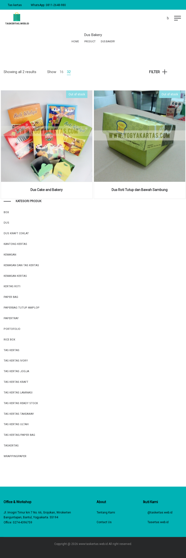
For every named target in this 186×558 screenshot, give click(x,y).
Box (6, 212)
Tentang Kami (106, 512)
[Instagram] (89, 551)
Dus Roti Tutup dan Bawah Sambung (140, 190)
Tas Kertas (11, 350)
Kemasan (10, 254)
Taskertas (11, 445)
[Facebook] (82, 551)
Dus (6, 222)
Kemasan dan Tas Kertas (21, 265)
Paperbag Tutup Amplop (21, 307)
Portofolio (12, 329)
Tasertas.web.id (158, 522)
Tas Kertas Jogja (16, 371)
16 (61, 72)
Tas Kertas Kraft (16, 382)
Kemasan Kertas (15, 276)
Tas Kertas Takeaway (19, 413)
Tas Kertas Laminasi (18, 392)
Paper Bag (11, 297)
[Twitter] (96, 551)
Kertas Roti (12, 286)
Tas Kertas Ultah (16, 424)
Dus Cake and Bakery (47, 190)
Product (89, 41)
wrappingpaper (15, 456)
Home (75, 41)
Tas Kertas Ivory (16, 360)
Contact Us (104, 522)
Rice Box (9, 339)
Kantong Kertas (15, 244)
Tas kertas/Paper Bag (19, 435)
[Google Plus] (103, 551)
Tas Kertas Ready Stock (21, 403)
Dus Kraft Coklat (16, 233)
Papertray (11, 318)
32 (69, 72)
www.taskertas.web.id (93, 544)
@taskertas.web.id (159, 512)
